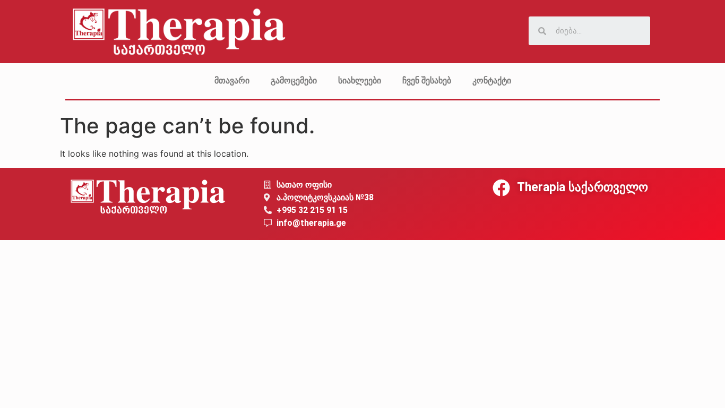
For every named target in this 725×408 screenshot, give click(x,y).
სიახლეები (359, 80)
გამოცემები (294, 80)
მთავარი (231, 80)
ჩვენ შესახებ (426, 80)
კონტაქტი (491, 80)
